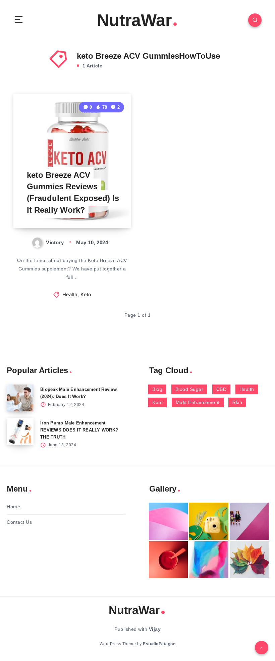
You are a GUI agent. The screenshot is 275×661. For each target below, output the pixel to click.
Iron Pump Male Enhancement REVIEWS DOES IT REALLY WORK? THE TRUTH (79, 430)
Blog (157, 389)
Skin (237, 402)
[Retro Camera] (208, 521)
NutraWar (134, 20)
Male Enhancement (198, 402)
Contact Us (19, 522)
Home (13, 506)
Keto (85, 294)
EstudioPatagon (159, 644)
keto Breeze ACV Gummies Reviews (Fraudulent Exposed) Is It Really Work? (73, 192)
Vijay (155, 629)
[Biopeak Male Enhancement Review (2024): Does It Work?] (20, 398)
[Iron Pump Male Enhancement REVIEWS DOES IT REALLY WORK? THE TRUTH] (20, 431)
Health (69, 294)
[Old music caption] (249, 521)
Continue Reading (108, 208)
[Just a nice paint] (208, 559)
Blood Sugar (189, 389)
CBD (221, 389)
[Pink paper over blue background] (168, 521)
